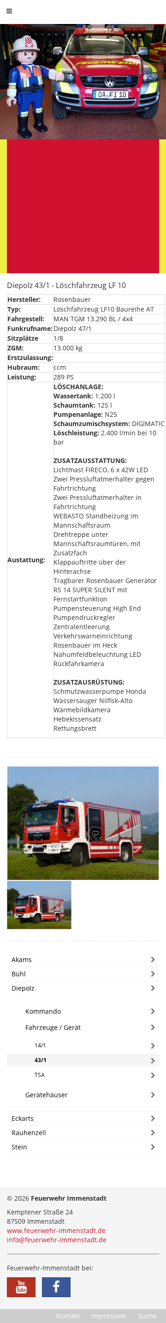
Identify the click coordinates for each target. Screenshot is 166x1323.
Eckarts (23, 1118)
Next (145, 148)
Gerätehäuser (46, 1094)
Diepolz (23, 988)
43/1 (41, 1060)
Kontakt (68, 1315)
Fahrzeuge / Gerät (53, 1027)
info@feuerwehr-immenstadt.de (57, 1239)
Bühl (19, 973)
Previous (21, 148)
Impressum (108, 1315)
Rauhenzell (29, 1132)
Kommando (43, 1011)
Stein (19, 1147)
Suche (147, 1315)
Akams (22, 959)
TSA (40, 1075)
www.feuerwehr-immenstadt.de (56, 1230)
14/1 (40, 1045)
